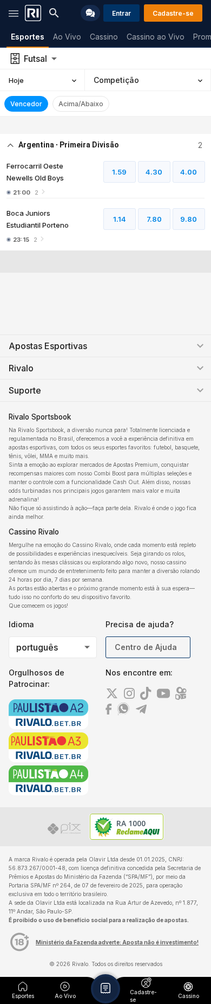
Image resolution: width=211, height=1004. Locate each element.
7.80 (154, 219)
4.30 (154, 172)
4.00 (188, 172)
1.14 (119, 219)
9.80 (188, 219)
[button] (105, 988)
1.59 (119, 172)
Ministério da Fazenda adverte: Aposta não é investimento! (117, 942)
